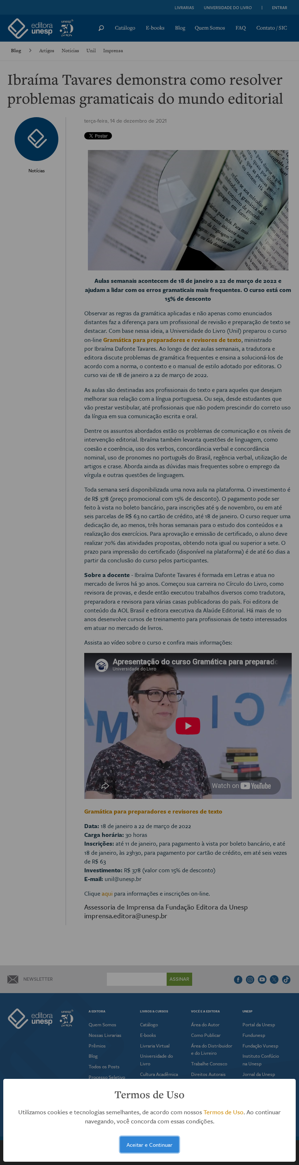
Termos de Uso (223, 1111)
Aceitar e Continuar (149, 1145)
